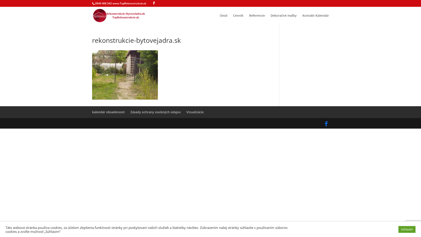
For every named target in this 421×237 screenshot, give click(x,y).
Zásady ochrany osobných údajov (155, 112)
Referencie (257, 16)
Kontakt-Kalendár (315, 16)
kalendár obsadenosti (108, 112)
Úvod (223, 16)
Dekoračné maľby (284, 16)
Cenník (238, 16)
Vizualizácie (195, 112)
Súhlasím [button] (407, 229)
